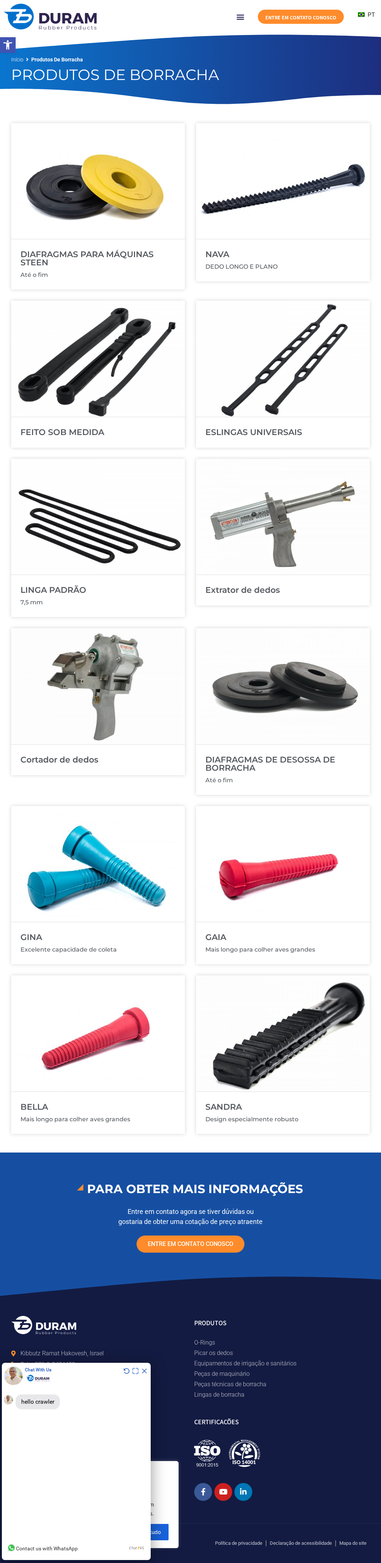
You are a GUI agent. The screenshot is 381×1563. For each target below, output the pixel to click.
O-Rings (204, 1342)
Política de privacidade (238, 1543)
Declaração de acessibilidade (301, 1543)
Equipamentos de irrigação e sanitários (245, 1363)
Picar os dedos (213, 1352)
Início (17, 60)
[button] (8, 45)
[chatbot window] (76, 1461)
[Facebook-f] (203, 1492)
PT (370, 14)
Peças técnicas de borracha (230, 1384)
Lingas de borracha (219, 1394)
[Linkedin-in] (243, 1492)
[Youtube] (223, 1492)
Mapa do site (352, 1543)
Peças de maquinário (222, 1373)
